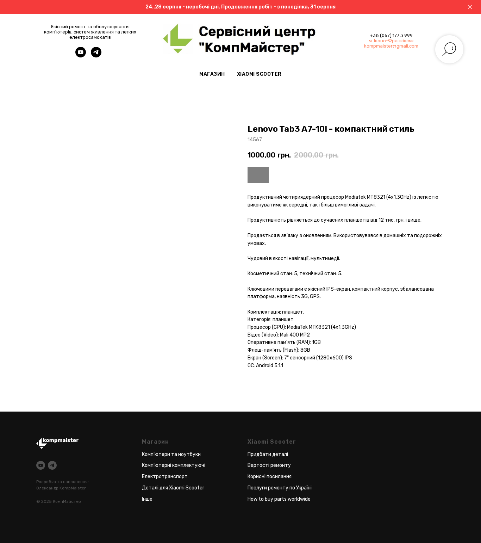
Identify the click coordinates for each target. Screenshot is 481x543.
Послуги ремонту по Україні (280, 488)
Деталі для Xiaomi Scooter (173, 488)
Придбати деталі (268, 454)
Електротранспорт (165, 477)
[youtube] (80, 55)
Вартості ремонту (269, 465)
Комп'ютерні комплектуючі (173, 465)
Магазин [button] (212, 74)
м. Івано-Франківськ (391, 40)
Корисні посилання (270, 477)
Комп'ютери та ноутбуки (171, 454)
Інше (147, 499)
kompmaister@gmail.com (391, 46)
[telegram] (96, 55)
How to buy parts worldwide (279, 499)
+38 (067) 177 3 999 (391, 35)
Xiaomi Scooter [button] (259, 74)
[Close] (470, 7)
